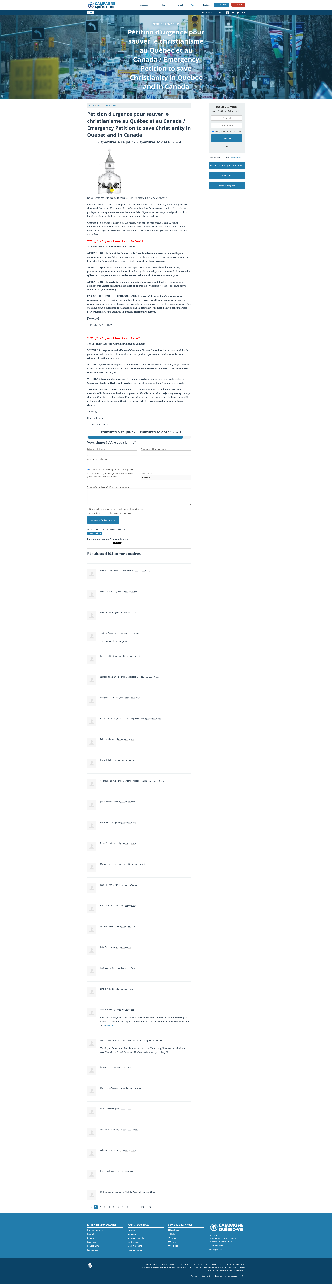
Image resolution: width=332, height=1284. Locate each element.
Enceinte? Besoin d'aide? (212, 12)
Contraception (134, 1242)
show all (109, 1025)
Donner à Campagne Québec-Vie (226, 165)
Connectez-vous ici (236, 157)
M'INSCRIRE (221, 5)
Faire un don (92, 1249)
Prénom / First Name (96, 449)
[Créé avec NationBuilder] (89, 1265)
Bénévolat (91, 1238)
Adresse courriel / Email (97, 459)
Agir (192, 5)
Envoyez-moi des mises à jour (227, 131)
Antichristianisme (94, 533)
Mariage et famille (136, 1238)
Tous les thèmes (135, 1249)
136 (142, 1207)
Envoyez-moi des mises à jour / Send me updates (111, 469)
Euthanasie (132, 1234)
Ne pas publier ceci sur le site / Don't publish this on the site (116, 509)
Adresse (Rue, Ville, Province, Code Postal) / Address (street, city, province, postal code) (110, 475)
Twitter (173, 1238)
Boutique (206, 5)
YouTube (174, 1245)
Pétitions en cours (110, 105)
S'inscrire (226, 175)
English (90, 12)
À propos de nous (145, 5)
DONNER (238, 5)
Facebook (174, 1230)
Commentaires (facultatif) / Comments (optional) (108, 486)
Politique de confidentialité (200, 1276)
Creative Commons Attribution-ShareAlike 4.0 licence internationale (200, 1267)
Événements (92, 1242)
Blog (163, 5)
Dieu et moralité (135, 1245)
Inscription (92, 1234)
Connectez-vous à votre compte (226, 1276)
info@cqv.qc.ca (215, 1249)
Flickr (172, 1234)
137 (149, 1207)
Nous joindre (93, 1245)
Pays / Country (147, 473)
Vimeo (173, 1242)
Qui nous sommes (95, 1230)
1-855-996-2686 (216, 1245)
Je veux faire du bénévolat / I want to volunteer (110, 513)
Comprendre (179, 5)
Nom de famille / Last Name (153, 449)
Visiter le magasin (227, 185)
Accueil (91, 105)
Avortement (133, 1230)
